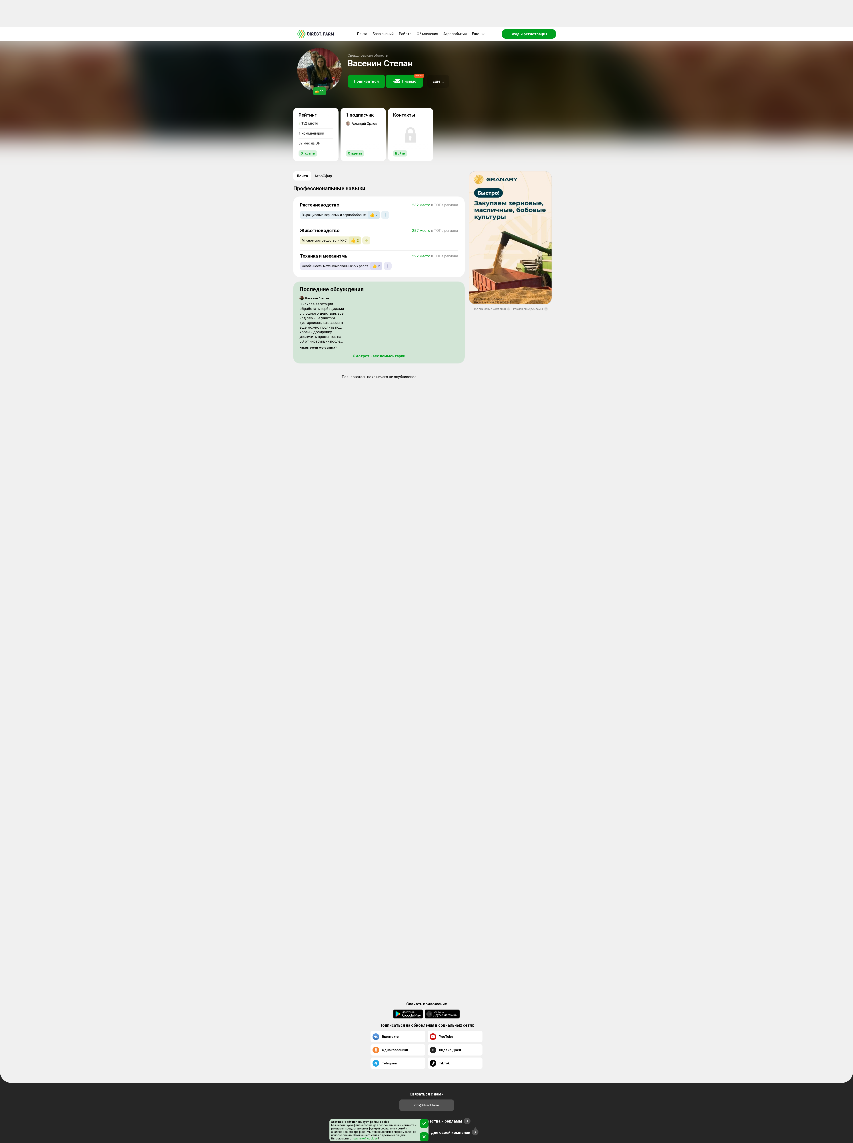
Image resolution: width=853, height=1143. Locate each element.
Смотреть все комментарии (379, 356)
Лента (362, 34)
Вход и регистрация (529, 34)
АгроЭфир (323, 176)
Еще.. (476, 34)
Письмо (412, 79)
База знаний (383, 34)
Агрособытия (455, 34)
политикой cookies (364, 1138)
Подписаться (366, 81)
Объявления (427, 34)
